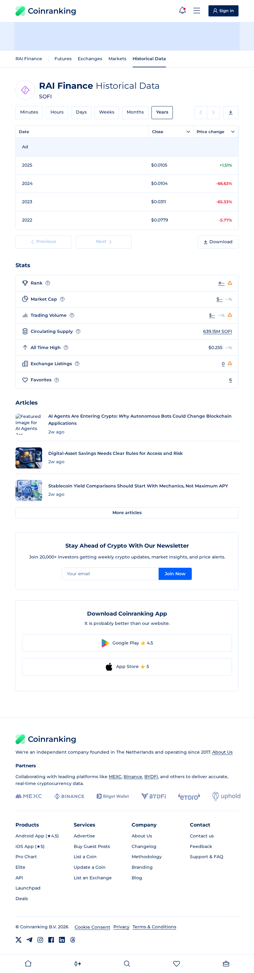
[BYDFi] (153, 796)
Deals (21, 898)
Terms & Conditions (154, 927)
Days (81, 112)
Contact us (202, 836)
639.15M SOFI (217, 331)
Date (24, 131)
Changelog (144, 846)
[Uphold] (226, 796)
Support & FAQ (206, 856)
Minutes (29, 112)
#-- (221, 283)
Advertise (84, 836)
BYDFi (151, 776)
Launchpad (28, 888)
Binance (133, 776)
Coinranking (52, 11)
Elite (20, 867)
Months (135, 112)
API (19, 878)
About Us (222, 752)
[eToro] (189, 796)
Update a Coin (90, 867)
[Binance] (69, 796)
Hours (57, 112)
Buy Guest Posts (92, 846)
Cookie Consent (92, 927)
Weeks (106, 112)
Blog (137, 878)
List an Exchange (93, 878)
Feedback (201, 846)
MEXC (115, 776)
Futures (63, 58)
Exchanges (90, 58)
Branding (142, 867)
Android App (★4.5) (37, 836)
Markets (117, 58)
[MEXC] (28, 796)
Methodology (147, 856)
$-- (219, 299)
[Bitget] (113, 796)
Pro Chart (26, 856)
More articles (127, 512)
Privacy (121, 927)
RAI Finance (28, 58)
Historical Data (149, 58)
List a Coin (85, 856)
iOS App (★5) (30, 846)
